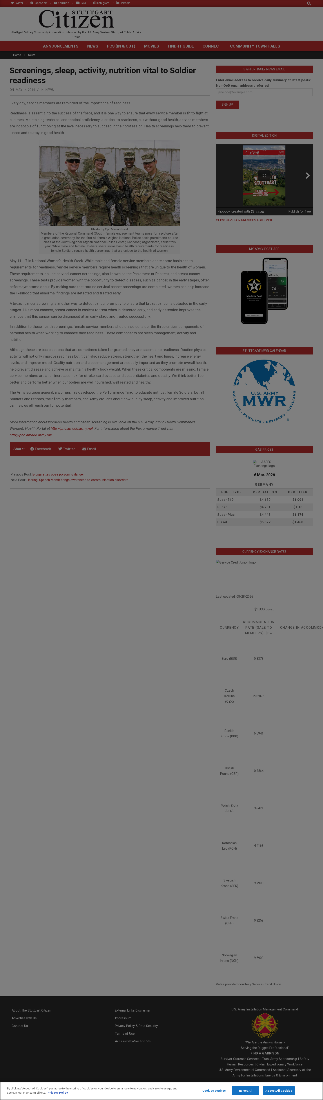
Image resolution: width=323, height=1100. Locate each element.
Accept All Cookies (278, 1090)
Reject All (245, 1090)
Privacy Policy (58, 1092)
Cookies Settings (214, 1090)
